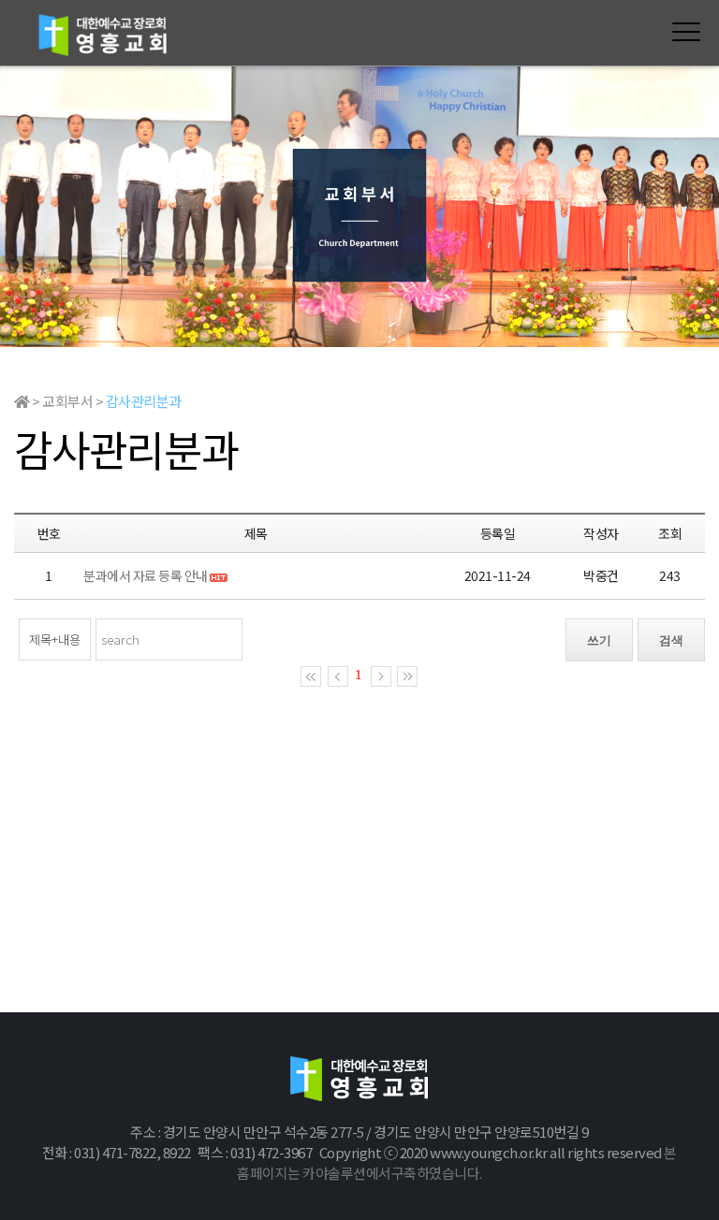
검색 (671, 640)
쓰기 (599, 640)
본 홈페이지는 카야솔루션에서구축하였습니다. (457, 1162)
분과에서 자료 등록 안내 (146, 575)
